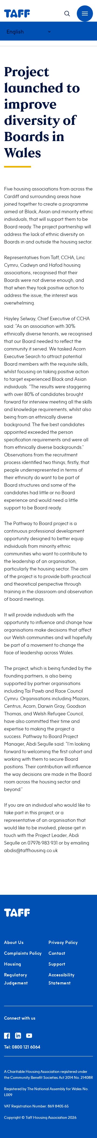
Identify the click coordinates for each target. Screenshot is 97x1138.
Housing (12, 964)
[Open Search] (67, 13)
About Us (13, 942)
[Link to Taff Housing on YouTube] (31, 1036)
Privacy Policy (63, 942)
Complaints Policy (23, 953)
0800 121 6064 (22, 1047)
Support (56, 964)
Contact (56, 953)
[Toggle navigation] (85, 13)
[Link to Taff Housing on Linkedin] (20, 1036)
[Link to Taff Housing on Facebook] (9, 1036)
